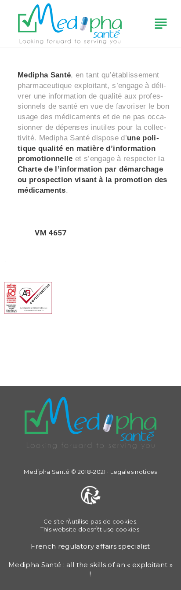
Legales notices (133, 471)
